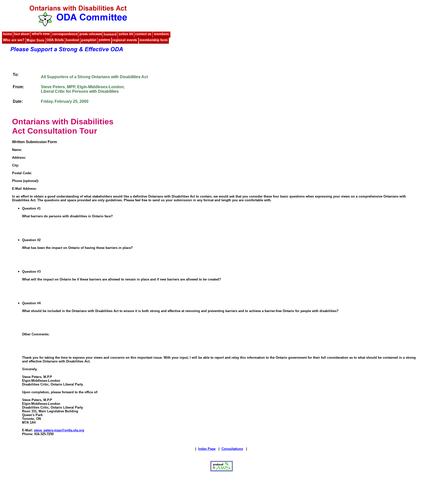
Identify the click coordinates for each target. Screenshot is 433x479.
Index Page (206, 449)
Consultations (232, 449)
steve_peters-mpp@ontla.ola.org (59, 430)
